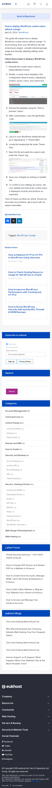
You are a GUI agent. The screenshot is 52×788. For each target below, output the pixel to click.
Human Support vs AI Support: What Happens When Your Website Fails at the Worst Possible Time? (25, 660)
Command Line (12, 417)
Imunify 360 (12, 465)
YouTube (8, 754)
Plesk (9, 512)
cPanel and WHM (14, 490)
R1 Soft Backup (13, 470)
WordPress (23, 32)
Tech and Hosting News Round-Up (22, 621)
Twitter (7, 746)
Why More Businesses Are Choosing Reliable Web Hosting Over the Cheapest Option (25, 632)
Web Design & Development (18, 530)
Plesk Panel (12, 437)
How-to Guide (12, 449)
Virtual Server (13, 516)
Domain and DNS (13, 443)
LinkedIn (7, 750)
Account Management (16, 411)
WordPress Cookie (26, 235)
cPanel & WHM (13, 429)
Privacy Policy (5, 785)
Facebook (8, 741)
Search (9, 373)
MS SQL (10, 503)
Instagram (8, 759)
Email (9, 499)
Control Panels (12, 423)
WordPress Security (15, 524)
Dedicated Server (14, 494)
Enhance (10, 433)
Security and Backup (15, 455)
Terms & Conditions (17, 785)
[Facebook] (7, 220)
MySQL (10, 507)
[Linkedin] (19, 220)
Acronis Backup (13, 461)
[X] (13, 220)
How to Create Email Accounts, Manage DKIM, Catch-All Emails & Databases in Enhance (25, 578)
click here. (36, 781)
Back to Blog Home (26, 16)
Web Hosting (11, 536)
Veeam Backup (13, 478)
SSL (8, 474)
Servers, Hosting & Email (17, 484)
